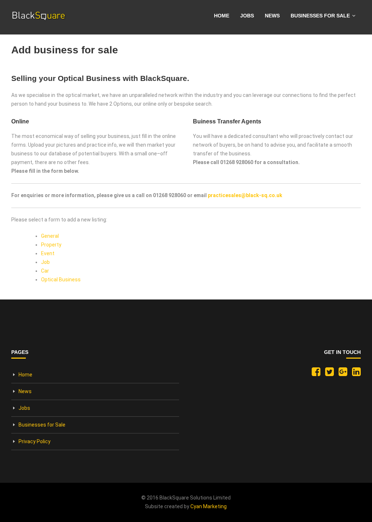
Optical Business (61, 279)
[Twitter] (328, 373)
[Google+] (341, 373)
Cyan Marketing (208, 506)
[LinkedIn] (354, 373)
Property (51, 245)
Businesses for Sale (320, 16)
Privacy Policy (34, 441)
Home (221, 16)
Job (45, 262)
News (272, 16)
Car (45, 271)
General (50, 236)
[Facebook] (314, 373)
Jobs (247, 16)
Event (47, 253)
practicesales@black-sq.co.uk (245, 195)
